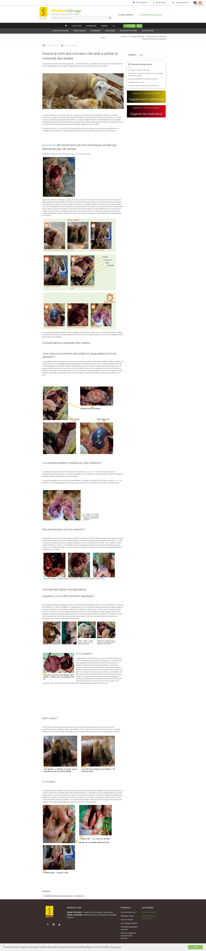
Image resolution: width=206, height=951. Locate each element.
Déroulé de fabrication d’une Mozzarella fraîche (143, 79)
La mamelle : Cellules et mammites (139, 70)
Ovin (141, 55)
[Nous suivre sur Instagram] (53, 924)
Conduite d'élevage (60, 30)
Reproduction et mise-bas (156, 37)
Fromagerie (110, 30)
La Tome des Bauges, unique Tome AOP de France (143, 85)
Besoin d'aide (161, 2)
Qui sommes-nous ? (129, 912)
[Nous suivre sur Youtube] (59, 924)
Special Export (199, 4)
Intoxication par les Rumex (136, 82)
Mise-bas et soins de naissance (154, 39)
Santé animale (80, 30)
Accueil (123, 37)
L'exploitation (148, 30)
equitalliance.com (149, 912)
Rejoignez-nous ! (127, 916)
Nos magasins (141, 2)
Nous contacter (182, 2)
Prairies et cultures (128, 30)
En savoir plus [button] (115, 947)
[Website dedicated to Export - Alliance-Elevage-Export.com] (196, 2)
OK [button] (195, 947)
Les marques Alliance (129, 923)
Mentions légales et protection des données (128, 935)
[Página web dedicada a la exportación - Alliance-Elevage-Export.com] (200, 2)
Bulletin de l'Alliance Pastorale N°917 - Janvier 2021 (64, 896)
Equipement (95, 30)
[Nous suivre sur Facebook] (48, 924)
